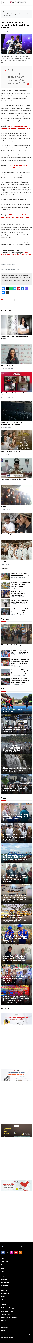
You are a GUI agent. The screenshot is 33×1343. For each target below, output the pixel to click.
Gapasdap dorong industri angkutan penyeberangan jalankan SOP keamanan (15, 897)
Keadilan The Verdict (22, 304)
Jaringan (4, 1305)
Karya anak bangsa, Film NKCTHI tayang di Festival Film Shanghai (16, 450)
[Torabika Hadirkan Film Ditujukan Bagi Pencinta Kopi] (16, 522)
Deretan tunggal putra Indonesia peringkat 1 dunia (16, 1063)
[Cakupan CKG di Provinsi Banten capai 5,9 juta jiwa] (5, 653)
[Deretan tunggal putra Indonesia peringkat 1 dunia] (16, 1041)
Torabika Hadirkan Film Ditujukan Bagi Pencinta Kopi (15, 533)
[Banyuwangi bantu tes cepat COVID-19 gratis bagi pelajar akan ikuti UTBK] (16, 468)
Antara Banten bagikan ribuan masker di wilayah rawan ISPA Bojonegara (14, 958)
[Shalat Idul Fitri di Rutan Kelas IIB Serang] (16, 784)
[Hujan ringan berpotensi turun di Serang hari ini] (5, 603)
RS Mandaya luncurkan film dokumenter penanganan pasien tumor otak (15, 217)
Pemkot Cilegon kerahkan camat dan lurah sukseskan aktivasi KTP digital (15, 877)
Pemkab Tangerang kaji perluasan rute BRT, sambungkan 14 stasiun (19, 611)
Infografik (5, 1008)
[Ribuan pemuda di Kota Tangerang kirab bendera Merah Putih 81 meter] (5, 681)
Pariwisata (5, 1282)
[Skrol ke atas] (29, 1334)
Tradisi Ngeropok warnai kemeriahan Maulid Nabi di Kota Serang (15, 644)
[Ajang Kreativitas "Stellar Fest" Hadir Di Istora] (16, 495)
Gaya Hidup (5, 1293)
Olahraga (4, 1285)
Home (6, 12)
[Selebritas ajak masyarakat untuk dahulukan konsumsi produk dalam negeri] (16, 325)
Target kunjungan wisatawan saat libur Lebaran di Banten (12, 748)
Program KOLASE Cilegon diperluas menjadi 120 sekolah (15, 978)
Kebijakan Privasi (7, 1311)
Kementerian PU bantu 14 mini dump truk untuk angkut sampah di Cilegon (15, 918)
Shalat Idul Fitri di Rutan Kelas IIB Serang (14, 789)
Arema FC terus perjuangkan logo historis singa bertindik (20, 593)
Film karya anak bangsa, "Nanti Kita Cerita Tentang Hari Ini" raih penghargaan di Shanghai (14, 422)
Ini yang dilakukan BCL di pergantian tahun (14, 560)
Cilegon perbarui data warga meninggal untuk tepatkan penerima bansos (16, 816)
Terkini (3, 1258)
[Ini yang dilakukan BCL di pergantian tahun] (16, 550)
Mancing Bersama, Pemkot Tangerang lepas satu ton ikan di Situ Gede (20, 584)
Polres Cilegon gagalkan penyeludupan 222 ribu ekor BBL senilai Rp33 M (16, 998)
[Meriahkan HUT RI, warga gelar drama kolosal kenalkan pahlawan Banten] (5, 672)
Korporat (4, 1327)
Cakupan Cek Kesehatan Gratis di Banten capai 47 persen (15, 837)
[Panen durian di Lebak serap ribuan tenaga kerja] (5, 576)
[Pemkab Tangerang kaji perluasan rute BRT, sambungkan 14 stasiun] (5, 612)
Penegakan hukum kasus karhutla (14, 1175)
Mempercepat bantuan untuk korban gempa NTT (15, 1119)
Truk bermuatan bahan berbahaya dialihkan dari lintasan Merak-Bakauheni (15, 857)
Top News (5, 619)
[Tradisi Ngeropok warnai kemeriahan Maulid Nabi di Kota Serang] (16, 634)
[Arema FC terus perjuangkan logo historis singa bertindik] (5, 594)
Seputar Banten (7, 1276)
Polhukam (4, 1290)
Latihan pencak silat (12, 709)
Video (3, 798)
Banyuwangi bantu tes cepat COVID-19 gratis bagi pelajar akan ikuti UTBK (15, 478)
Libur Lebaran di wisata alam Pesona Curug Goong (16, 769)
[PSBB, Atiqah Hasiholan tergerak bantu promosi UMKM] (16, 354)
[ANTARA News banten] (18, 2)
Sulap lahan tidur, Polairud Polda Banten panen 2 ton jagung (15, 938)
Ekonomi (4, 1279)
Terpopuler (5, 568)
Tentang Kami (6, 1314)
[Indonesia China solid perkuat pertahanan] (16, 1207)
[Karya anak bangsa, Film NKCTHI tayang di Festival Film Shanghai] (16, 440)
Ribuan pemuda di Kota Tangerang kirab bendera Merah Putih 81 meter (20, 680)
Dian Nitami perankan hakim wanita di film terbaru (16, 255)
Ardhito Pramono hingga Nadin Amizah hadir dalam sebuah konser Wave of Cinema (15, 393)
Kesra (13, 12)
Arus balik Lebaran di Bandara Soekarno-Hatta (14, 729)
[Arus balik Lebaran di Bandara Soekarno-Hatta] (16, 724)
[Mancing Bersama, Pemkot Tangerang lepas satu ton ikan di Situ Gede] (5, 585)
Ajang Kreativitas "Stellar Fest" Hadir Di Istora (15, 505)
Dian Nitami (9, 300)
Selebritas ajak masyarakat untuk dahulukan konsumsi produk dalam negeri (14, 336)
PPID (3, 1330)
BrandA (4, 1321)
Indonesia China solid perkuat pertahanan (13, 1230)
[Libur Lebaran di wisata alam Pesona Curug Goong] (16, 764)
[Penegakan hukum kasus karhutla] (16, 1152)
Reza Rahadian (7, 304)
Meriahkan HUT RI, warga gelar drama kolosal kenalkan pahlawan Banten (20, 672)
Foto (3, 689)
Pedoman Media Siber (9, 1317)
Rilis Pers (4, 1300)
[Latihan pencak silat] (16, 703)
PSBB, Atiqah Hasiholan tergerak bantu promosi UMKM (15, 364)
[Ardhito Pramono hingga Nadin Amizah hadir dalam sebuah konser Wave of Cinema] (16, 381)
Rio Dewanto (20, 300)
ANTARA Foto (6, 1324)
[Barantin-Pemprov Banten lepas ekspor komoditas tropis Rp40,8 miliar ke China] (5, 662)
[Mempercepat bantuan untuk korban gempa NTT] (16, 1096)
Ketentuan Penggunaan (9, 1308)
